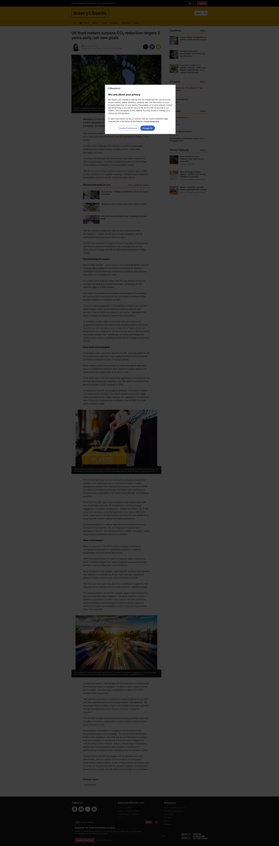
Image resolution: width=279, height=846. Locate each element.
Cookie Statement (151, 121)
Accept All (147, 128)
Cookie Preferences (128, 128)
